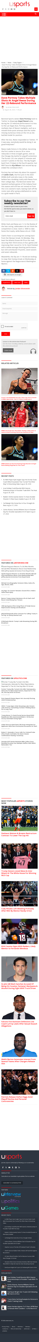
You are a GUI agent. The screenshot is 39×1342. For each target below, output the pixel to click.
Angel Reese (6, 282)
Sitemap (27, 1326)
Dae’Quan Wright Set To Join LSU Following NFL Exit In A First (21, 1267)
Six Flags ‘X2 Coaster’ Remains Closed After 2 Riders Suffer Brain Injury (18, 591)
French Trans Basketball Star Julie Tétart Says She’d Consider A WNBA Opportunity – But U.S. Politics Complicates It (19, 398)
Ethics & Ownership (16, 1329)
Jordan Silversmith (22, 288)
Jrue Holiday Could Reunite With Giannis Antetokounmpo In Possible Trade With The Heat (23, 1279)
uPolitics (34, 1329)
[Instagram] (8, 9)
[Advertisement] (19, 40)
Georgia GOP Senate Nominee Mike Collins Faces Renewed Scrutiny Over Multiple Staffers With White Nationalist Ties (18, 743)
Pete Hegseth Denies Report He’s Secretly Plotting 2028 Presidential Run (18, 699)
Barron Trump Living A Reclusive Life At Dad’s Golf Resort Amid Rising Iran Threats (18, 599)
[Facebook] (2, 9)
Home (3, 63)
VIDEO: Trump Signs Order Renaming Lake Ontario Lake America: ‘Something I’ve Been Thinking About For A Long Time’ (18, 707)
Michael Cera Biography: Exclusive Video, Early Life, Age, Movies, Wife (18, 583)
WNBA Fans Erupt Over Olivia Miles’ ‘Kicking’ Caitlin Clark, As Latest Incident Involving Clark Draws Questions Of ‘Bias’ (18, 431)
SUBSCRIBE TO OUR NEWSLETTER (12, 1183)
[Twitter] (5, 9)
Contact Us (5, 1329)
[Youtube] (11, 9)
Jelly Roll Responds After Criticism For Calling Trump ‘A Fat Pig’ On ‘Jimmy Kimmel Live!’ (19, 614)
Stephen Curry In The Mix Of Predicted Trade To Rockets (20, 1247)
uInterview (27, 1329)
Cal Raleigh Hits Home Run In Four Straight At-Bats (18, 1238)
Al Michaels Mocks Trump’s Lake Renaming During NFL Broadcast (19, 622)
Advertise (20, 1326)
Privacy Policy (5, 1326)
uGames (4, 1331)
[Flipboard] (14, 9)
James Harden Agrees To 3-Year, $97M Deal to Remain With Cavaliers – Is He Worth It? (22, 1307)
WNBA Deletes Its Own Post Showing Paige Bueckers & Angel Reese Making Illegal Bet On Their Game (18, 464)
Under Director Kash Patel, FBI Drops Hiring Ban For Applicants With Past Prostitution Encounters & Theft (19, 725)
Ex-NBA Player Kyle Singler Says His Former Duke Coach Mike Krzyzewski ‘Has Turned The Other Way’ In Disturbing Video (20, 482)
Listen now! (8, 350)
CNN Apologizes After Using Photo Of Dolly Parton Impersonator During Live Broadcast (18, 606)
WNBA (26, 282)
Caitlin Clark (17, 282)
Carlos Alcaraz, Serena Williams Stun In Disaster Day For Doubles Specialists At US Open (22, 1287)
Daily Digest (17, 63)
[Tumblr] (12, 1167)
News (9, 63)
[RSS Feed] (19, 1167)
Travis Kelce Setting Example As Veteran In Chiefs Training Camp (22, 1300)
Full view (34, 81)
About (13, 1326)
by (12, 107)
